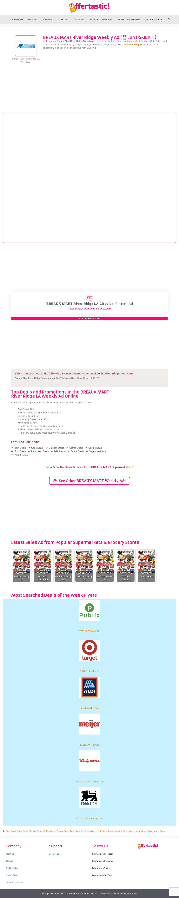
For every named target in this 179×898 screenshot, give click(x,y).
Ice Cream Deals (88, 831)
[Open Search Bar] (169, 19)
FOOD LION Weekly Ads (89, 818)
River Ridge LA (115, 831)
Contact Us (54, 854)
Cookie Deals (63, 831)
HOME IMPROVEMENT (129, 19)
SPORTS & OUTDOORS (101, 19)
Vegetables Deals (144, 831)
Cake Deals (22, 831)
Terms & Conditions (14, 882)
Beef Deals (11, 831)
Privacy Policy (12, 875)
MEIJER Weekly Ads (89, 744)
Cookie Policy (12, 868)
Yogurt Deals (159, 831)
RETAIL (63, 19)
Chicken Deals (35, 831)
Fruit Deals (75, 831)
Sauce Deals (129, 831)
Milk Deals (102, 831)
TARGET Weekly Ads (89, 671)
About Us (10, 854)
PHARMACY (49, 19)
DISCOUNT (78, 19)
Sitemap (9, 861)
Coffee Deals (49, 831)
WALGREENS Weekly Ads (89, 781)
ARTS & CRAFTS (154, 19)
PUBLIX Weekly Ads (89, 631)
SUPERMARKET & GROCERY (23, 19)
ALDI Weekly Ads (89, 707)
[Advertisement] (89, 86)
